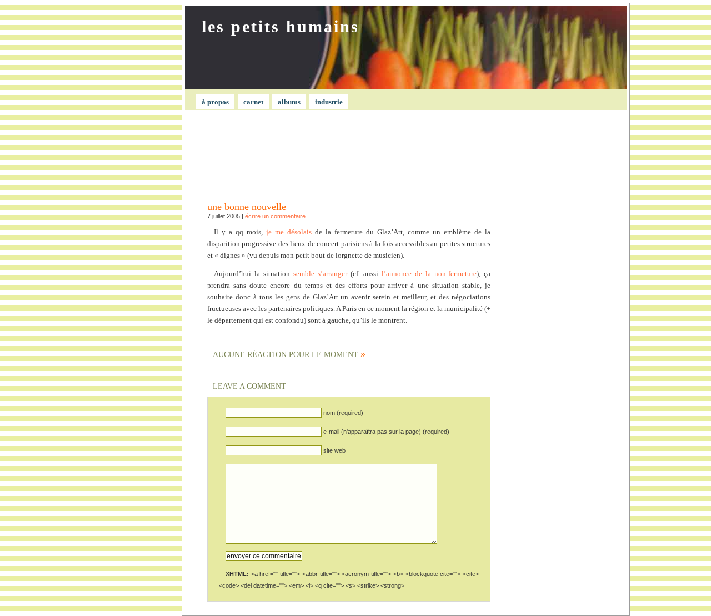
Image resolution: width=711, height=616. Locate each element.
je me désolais (289, 232)
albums (289, 102)
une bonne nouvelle (246, 206)
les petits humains (280, 26)
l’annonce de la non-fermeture (429, 273)
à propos (215, 102)
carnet (253, 102)
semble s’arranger (320, 273)
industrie (329, 102)
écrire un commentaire (275, 216)
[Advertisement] (125, 280)
